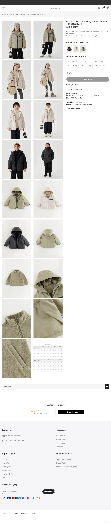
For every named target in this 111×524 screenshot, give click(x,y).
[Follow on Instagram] (11, 440)
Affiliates (59, 447)
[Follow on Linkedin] (15, 440)
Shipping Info (6, 467)
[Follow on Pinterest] (19, 440)
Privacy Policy (61, 463)
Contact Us (60, 436)
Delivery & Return (72, 85)
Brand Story (60, 439)
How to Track (6, 470)
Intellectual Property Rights (66, 467)
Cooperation (61, 443)
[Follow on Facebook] (3, 440)
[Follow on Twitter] (7, 440)
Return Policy (6, 463)
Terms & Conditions (63, 459)
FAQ (3, 478)
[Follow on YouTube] (23, 440)
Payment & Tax (7, 474)
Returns (4, 459)
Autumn (73, 89)
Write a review (71, 412)
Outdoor (79, 89)
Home (4, 14)
